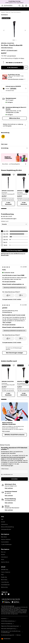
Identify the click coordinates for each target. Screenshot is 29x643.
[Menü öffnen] (2, 5)
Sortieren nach (4, 221)
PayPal (16, 58)
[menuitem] (22, 5)
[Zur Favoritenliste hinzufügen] (14, 175)
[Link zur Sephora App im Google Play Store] (6, 601)
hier (13, 606)
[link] (14, 250)
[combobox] (14, 224)
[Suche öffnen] (19, 5)
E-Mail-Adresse (5, 468)
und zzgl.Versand (11, 55)
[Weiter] (25, 30)
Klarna (22, 58)
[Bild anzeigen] (14, 29)
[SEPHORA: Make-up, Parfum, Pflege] (8, 5)
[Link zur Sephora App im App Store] (15, 601)
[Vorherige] (3, 30)
